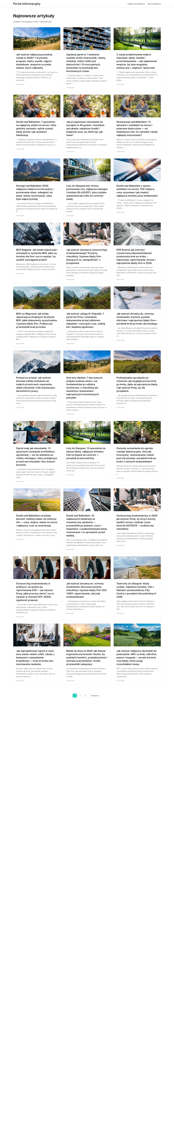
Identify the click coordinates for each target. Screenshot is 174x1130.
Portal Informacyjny (26, 3)
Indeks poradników (136, 4)
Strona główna (154, 4)
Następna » (95, 696)
